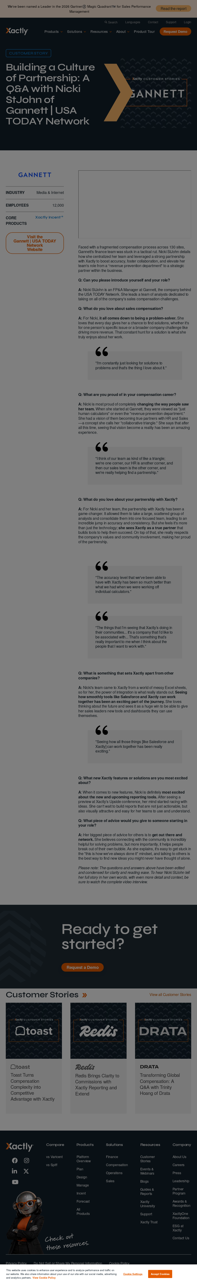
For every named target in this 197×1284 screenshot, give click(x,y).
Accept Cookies (160, 1274)
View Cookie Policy (44, 1277)
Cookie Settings (133, 1274)
